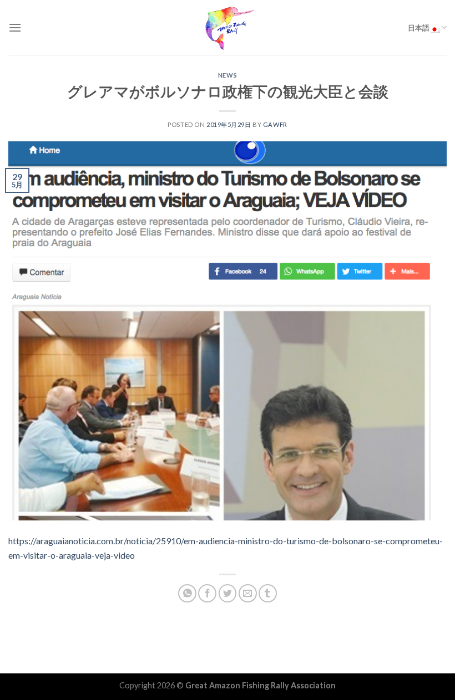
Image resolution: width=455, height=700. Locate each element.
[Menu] (15, 27)
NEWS (227, 75)
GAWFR (275, 124)
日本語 (418, 27)
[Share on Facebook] (207, 593)
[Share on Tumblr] (268, 593)
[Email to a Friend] (248, 593)
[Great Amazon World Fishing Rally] (227, 27)
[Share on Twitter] (228, 593)
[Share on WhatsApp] (187, 593)
